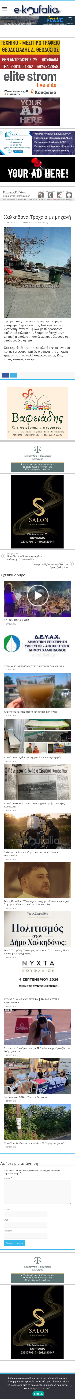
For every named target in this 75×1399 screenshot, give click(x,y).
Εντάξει (38, 1393)
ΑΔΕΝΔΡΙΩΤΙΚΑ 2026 (16, 620)
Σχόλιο (8, 1178)
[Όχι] (70, 1386)
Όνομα (7, 1209)
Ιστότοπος (8, 1230)
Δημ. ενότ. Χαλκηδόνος (38, 223)
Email (6, 1220)
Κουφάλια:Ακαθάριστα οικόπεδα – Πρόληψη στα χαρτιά (34, 1143)
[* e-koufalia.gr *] (38, 9)
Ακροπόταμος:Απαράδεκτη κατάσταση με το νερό (30, 711)
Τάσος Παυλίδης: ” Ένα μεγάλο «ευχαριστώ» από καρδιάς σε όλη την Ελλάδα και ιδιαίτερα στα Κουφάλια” (36, 903)
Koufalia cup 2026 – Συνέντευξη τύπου (25, 1097)
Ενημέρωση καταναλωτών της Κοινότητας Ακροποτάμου (34, 665)
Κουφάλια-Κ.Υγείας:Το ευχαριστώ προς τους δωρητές (32, 757)
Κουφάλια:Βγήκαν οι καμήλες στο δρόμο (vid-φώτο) (51, 565)
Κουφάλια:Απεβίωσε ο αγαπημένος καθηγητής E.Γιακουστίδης (24, 557)
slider (25, 223)
